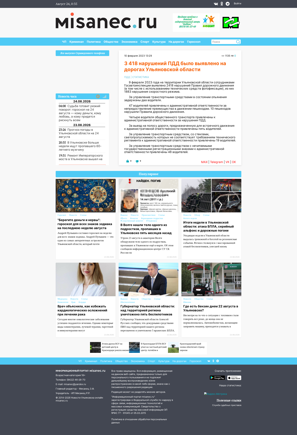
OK (234, 162)
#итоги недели (190, 218)
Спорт (144, 41)
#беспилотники (128, 302)
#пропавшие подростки (152, 218)
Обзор (197, 215)
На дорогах (176, 41)
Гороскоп (193, 41)
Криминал (76, 41)
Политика (94, 41)
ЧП (64, 41)
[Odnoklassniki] (221, 4)
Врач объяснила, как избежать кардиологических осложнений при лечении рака (82, 310)
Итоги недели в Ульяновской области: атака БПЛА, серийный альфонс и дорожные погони (208, 226)
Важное (124, 215)
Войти (237, 3)
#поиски (134, 218)
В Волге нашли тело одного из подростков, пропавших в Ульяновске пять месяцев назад (146, 229)
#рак (73, 302)
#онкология (63, 302)
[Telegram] (228, 4)
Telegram (216, 162)
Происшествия (148, 215)
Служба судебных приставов (226, 405)
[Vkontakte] (216, 4)
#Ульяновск (151, 221)
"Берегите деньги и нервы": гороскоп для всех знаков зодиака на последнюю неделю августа (85, 224)
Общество (111, 41)
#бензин (187, 302)
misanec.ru (62, 400)
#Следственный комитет (132, 221)
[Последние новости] (98, 96)
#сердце (82, 302)
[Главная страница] (106, 18)
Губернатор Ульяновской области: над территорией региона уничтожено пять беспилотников (148, 310)
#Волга (124, 218)
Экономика (129, 41)
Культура (159, 41)
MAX (204, 162)
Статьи (83, 215)
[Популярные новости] (104, 96)
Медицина (62, 299)
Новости (73, 215)
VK (227, 162)
